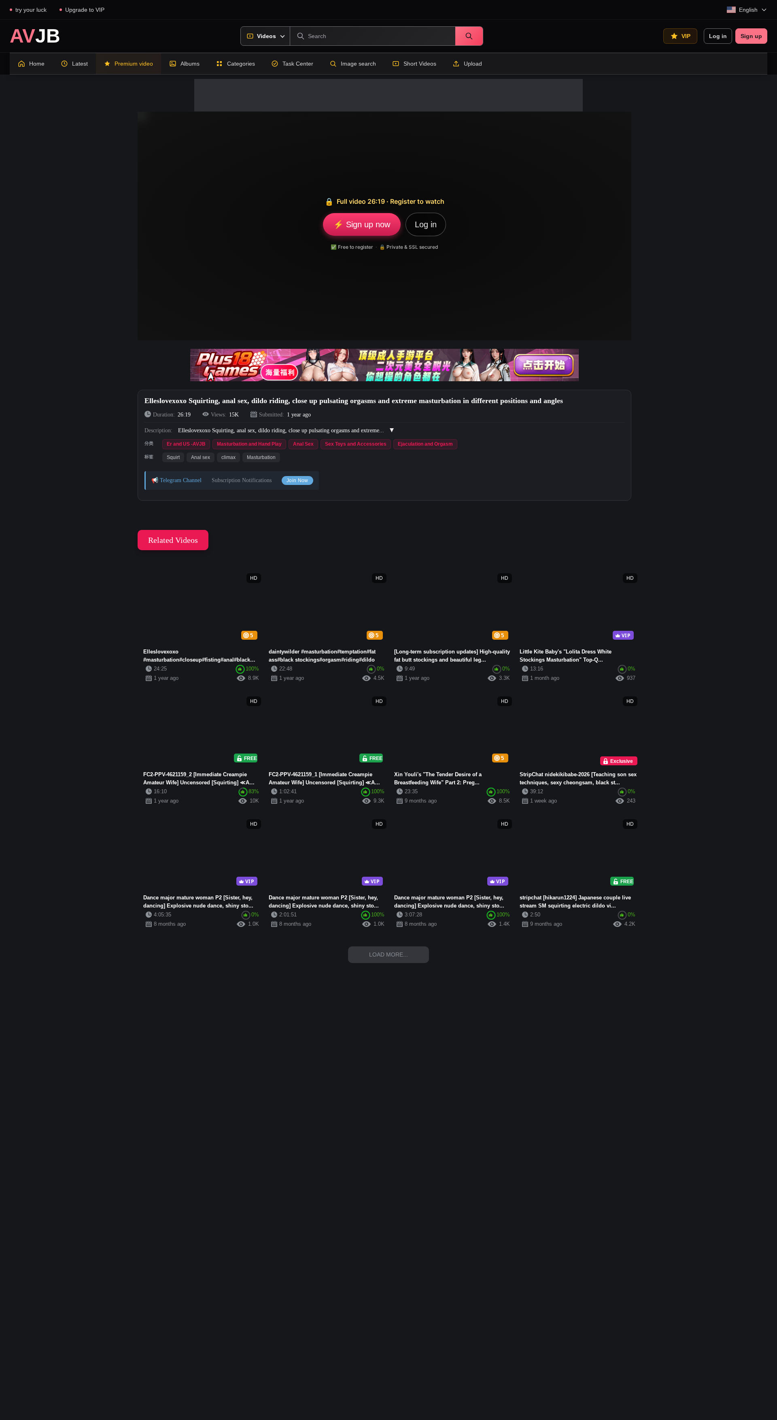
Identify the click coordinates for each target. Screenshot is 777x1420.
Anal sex (200, 457)
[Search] (469, 36)
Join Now (297, 480)
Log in (718, 36)
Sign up (751, 36)
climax (228, 457)
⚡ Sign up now (361, 224)
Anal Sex (303, 444)
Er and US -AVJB (186, 444)
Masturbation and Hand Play (249, 444)
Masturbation (261, 457)
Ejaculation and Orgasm (425, 444)
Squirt (173, 457)
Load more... (388, 954)
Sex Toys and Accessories (355, 444)
